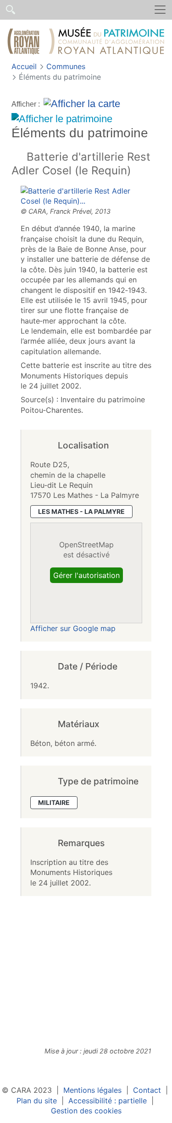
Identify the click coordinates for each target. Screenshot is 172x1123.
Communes (65, 66)
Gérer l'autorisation (86, 575)
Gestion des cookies (86, 1110)
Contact (147, 1090)
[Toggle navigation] (160, 10)
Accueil (25, 66)
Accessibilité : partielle (107, 1100)
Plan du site (37, 1100)
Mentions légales (92, 1090)
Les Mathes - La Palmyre (81, 511)
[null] (19, 157)
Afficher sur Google (73, 628)
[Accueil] (86, 42)
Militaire (54, 802)
